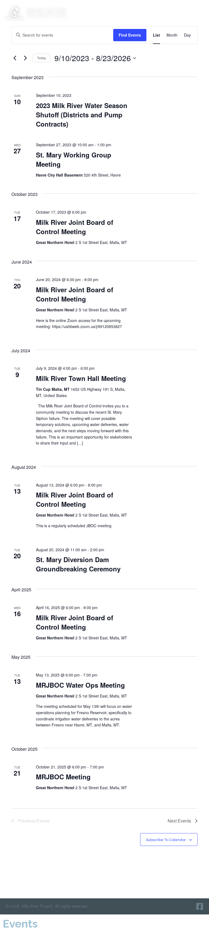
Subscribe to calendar (166, 840)
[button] (198, 12)
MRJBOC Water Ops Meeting (80, 685)
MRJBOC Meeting (63, 776)
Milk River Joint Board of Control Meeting (74, 226)
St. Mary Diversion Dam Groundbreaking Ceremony (78, 564)
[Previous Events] (14, 58)
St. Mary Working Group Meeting (73, 159)
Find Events (130, 35)
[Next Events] (25, 58)
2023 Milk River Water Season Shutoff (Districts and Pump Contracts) (81, 115)
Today (41, 57)
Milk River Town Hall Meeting (81, 378)
